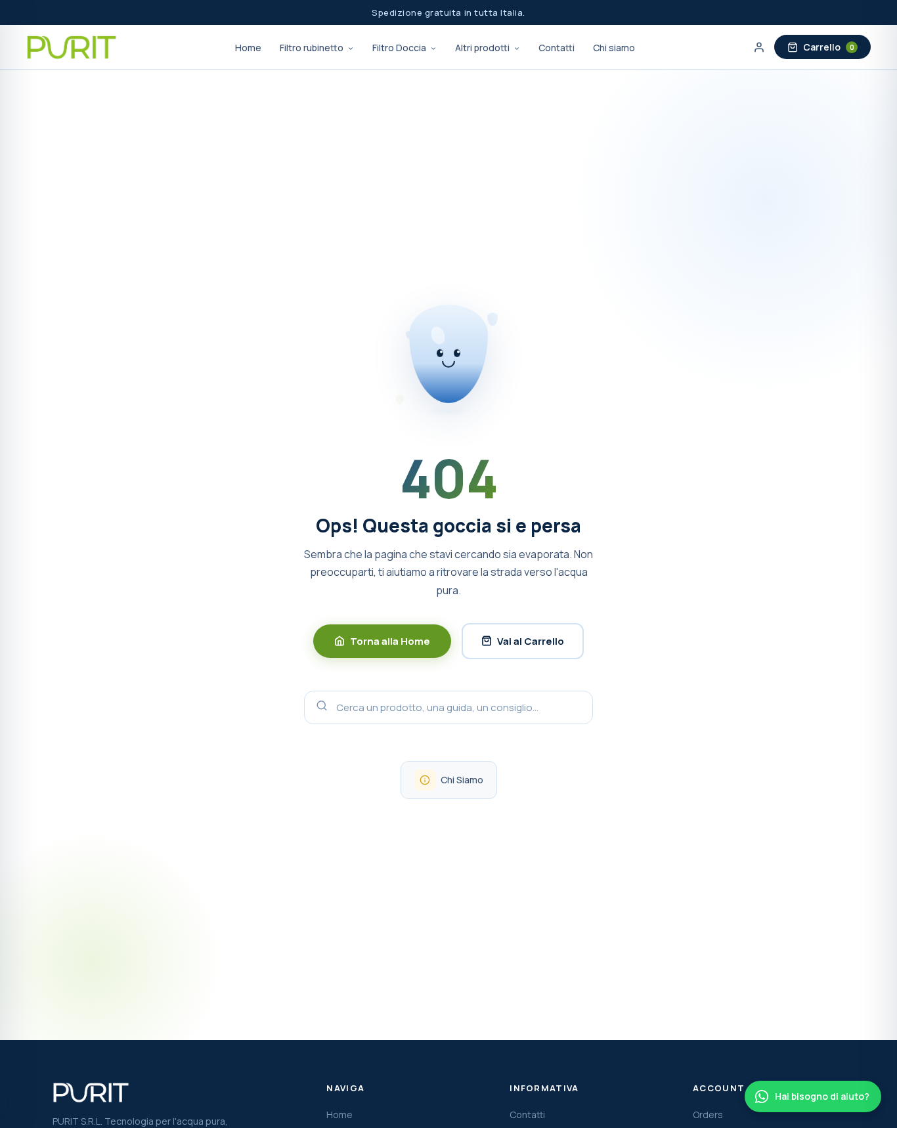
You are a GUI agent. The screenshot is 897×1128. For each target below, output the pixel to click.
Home (248, 47)
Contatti (556, 47)
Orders (708, 1114)
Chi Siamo (462, 779)
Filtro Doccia (400, 47)
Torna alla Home (390, 641)
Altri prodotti (483, 47)
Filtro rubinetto (312, 47)
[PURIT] (71, 47)
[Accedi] (759, 47)
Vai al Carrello (530, 641)
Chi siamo (614, 47)
